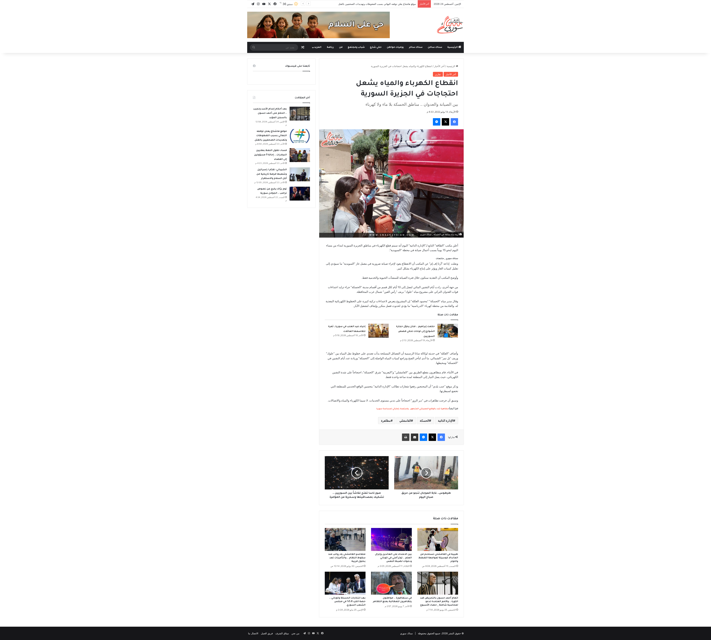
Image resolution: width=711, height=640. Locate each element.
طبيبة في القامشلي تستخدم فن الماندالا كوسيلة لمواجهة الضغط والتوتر (438, 558)
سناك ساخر (416, 47)
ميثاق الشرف (282, 633)
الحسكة (424, 420)
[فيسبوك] (454, 122)
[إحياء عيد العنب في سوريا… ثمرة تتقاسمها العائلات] (378, 331)
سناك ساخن (435, 47)
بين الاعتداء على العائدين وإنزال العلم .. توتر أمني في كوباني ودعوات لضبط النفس (393, 558)
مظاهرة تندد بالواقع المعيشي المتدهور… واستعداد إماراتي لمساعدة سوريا (412, 409)
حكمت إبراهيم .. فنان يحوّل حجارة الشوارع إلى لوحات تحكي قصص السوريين (415, 331)
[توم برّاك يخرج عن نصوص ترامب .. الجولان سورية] (300, 194)
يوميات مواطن (395, 47)
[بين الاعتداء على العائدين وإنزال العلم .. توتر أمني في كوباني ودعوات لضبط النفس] (391, 539)
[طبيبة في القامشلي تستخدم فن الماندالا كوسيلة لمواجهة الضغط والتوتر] (437, 539)
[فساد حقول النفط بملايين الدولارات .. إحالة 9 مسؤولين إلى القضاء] (300, 155)
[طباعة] (405, 437)
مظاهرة (386, 420)
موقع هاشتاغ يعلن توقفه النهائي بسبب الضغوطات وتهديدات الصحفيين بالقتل (271, 135)
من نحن (295, 633)
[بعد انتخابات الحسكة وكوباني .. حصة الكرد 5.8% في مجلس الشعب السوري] (345, 583)
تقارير (438, 74)
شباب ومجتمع (356, 47)
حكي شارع (376, 47)
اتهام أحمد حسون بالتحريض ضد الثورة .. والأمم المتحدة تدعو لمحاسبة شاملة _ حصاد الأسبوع (439, 601)
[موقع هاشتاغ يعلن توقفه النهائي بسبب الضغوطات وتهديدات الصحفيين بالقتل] (300, 136)
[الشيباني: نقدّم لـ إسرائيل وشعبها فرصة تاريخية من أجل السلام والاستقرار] (300, 174)
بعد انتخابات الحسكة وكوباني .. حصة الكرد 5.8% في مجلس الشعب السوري (347, 601)
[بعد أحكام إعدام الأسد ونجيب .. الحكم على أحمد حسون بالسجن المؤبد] (300, 114)
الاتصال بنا (253, 633)
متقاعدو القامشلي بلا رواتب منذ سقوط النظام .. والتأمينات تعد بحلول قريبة (346, 558)
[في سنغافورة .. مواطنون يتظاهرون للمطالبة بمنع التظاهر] (391, 583)
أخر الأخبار (439, 66)
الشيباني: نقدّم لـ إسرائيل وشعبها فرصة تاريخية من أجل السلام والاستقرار (271, 174)
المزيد (317, 47)
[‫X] (445, 122)
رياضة (330, 47)
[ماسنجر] (436, 122)
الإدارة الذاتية (445, 420)
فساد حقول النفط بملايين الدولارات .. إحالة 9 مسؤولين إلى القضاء (270, 155)
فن (341, 47)
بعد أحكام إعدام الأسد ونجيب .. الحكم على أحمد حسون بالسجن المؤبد (270, 113)
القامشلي (405, 420)
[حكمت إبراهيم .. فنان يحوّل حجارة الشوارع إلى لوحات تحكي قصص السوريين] (448, 331)
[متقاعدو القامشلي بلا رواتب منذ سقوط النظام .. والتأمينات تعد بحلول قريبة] (345, 539)
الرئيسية (452, 47)
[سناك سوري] (450, 24)
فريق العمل (267, 633)
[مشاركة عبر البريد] (414, 437)
